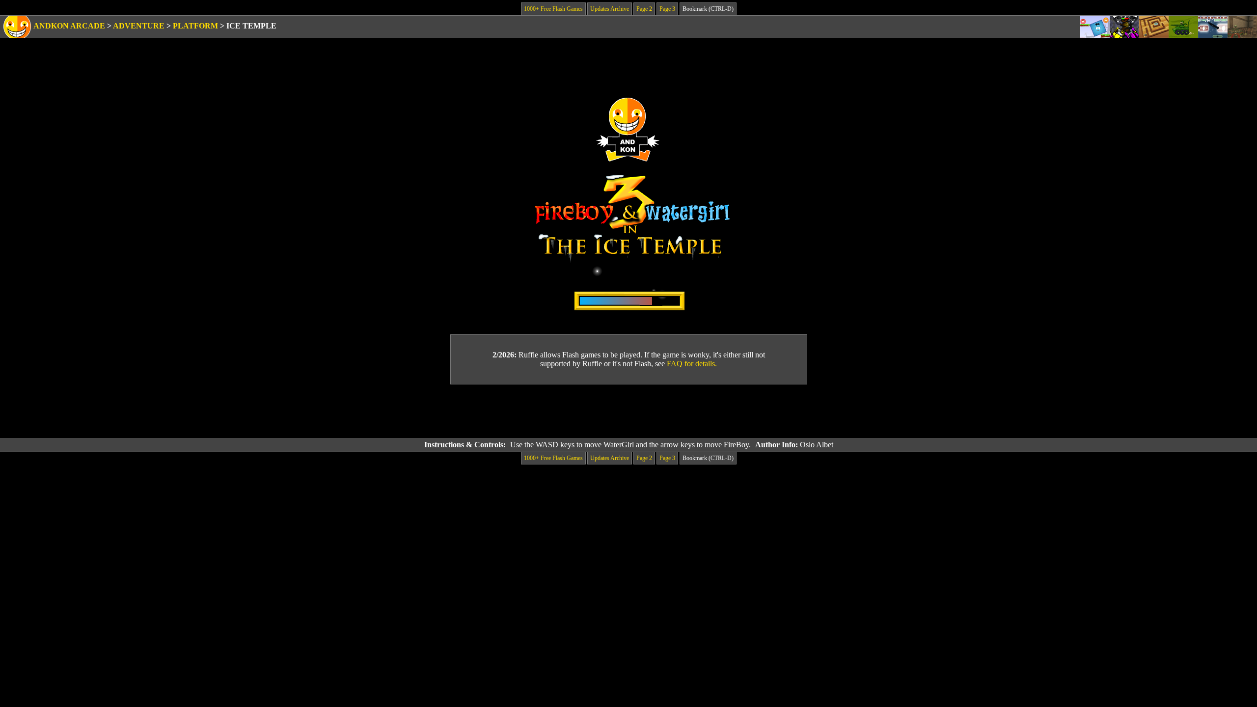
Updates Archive (609, 8)
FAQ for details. (692, 363)
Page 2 (644, 8)
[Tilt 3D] (1154, 27)
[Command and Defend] (1183, 27)
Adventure (138, 26)
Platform (195, 26)
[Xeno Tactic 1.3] (1124, 27)
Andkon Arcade (69, 26)
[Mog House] (1242, 27)
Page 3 (667, 8)
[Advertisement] (628, 411)
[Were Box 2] (1095, 27)
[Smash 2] (1213, 27)
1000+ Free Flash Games (553, 8)
